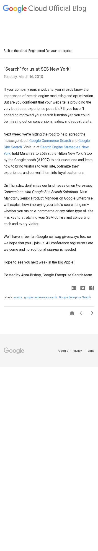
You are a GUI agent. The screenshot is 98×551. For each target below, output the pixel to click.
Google (63, 350)
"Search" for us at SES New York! (37, 69)
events (18, 297)
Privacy (78, 350)
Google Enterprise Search (75, 297)
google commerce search (41, 297)
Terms (90, 350)
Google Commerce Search (50, 140)
